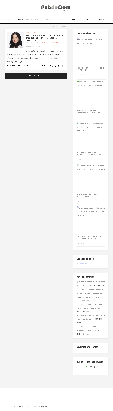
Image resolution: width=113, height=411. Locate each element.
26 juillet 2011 (32, 43)
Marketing (7, 19)
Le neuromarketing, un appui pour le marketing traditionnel (90, 195)
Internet (50, 19)
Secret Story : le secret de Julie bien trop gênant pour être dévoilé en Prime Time (44, 37)
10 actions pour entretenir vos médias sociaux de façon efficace (89, 153)
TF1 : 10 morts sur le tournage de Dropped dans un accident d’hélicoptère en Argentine (90, 293)
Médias (37, 19)
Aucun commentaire (34, 46)
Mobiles (63, 19)
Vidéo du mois (101, 19)
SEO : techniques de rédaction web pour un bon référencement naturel (90, 238)
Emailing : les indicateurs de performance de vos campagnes (88, 111)
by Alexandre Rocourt (50, 43)
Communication (23, 19)
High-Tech (76, 19)
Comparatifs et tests (57, 27)
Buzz (88, 19)
